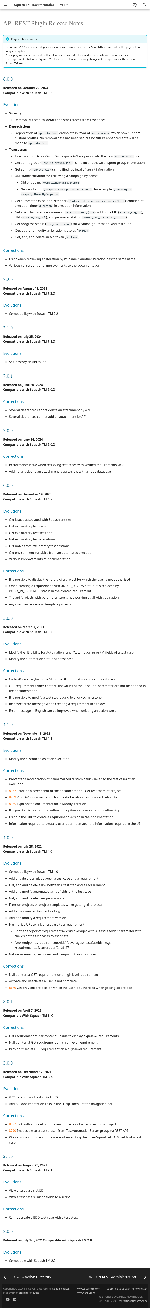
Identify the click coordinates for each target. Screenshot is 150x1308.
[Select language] (135, 5)
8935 (12, 804)
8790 (12, 1130)
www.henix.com (86, 1292)
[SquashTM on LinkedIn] (15, 1300)
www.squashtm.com (88, 1288)
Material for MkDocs (27, 1292)
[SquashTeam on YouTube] (8, 1300)
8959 (12, 797)
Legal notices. (62, 1288)
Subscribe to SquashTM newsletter (127, 1288)
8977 (12, 791)
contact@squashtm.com (132, 1301)
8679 (12, 988)
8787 (12, 1124)
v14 (62, 4)
